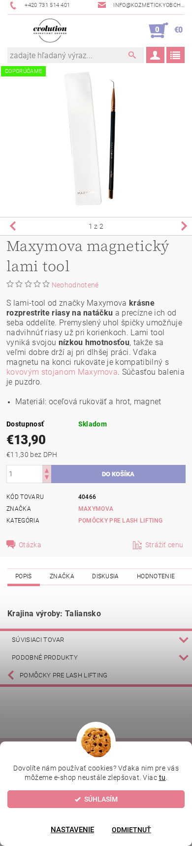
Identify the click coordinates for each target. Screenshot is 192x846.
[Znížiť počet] (46, 478)
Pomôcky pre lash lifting (64, 675)
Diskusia (105, 576)
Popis (23, 576)
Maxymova (96, 508)
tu (162, 777)
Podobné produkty (45, 657)
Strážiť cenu (164, 545)
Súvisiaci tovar (38, 639)
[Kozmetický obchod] (50, 30)
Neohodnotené (75, 285)
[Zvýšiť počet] (46, 469)
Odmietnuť (131, 830)
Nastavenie (72, 829)
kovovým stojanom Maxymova (62, 372)
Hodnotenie (156, 576)
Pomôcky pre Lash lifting (120, 520)
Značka (62, 576)
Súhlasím (101, 799)
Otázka (30, 545)
